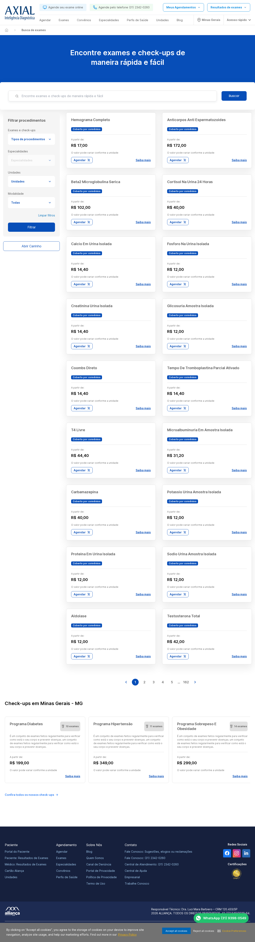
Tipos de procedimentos (28, 139)
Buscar (234, 96)
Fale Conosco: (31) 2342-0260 (145, 858)
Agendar (80, 160)
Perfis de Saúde (66, 877)
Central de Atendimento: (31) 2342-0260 (152, 864)
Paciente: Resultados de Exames (26, 858)
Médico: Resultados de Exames (25, 864)
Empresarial (132, 877)
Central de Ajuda (136, 870)
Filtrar (31, 227)
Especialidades (21, 160)
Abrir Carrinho (31, 246)
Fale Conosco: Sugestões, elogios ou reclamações (158, 851)
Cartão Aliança (14, 870)
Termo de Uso (95, 883)
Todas (15, 202)
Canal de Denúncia (98, 864)
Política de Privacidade (101, 877)
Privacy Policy (127, 934)
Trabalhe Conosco (137, 883)
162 (186, 682)
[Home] (6, 30)
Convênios (63, 870)
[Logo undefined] (20, 14)
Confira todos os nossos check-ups (29, 794)
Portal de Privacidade (100, 870)
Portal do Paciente (17, 851)
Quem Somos (95, 858)
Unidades (18, 181)
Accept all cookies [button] (176, 930)
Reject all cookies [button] (203, 930)
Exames (61, 858)
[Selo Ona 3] (237, 874)
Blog (89, 851)
